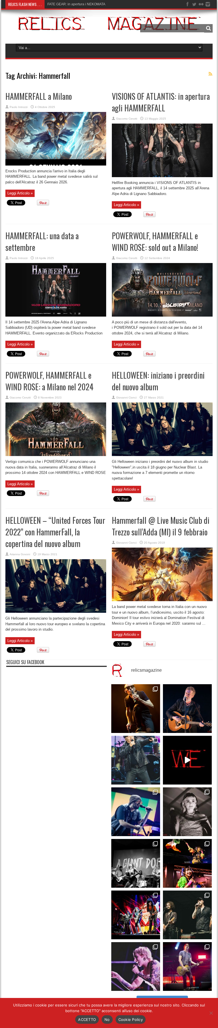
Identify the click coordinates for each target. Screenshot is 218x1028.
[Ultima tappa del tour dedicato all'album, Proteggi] (135, 708)
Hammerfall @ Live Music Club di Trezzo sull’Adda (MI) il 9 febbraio (160, 526)
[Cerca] (208, 28)
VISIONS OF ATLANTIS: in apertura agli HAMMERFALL (161, 102)
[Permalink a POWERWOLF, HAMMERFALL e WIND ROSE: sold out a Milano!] (162, 315)
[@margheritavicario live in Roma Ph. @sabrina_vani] (187, 811)
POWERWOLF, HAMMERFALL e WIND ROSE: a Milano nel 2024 (49, 381)
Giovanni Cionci (126, 397)
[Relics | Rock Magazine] (109, 26)
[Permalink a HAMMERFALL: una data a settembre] (55, 315)
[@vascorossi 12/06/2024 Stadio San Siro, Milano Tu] (135, 760)
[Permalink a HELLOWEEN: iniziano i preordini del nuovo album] (162, 455)
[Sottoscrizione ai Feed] (210, 74)
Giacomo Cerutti (126, 118)
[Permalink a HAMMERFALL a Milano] (55, 164)
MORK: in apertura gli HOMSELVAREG (77, 4)
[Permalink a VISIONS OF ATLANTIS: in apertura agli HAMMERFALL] (162, 176)
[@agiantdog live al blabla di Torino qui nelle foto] (135, 863)
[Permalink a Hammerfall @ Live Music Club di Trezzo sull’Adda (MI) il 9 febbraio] (162, 600)
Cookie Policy (130, 1019)
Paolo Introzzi (19, 107)
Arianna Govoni (20, 554)
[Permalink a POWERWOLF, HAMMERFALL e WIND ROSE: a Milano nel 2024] (55, 455)
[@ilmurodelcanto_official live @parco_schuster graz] (187, 915)
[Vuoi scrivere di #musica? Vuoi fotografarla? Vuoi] (187, 760)
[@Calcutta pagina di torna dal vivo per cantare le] (135, 811)
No (107, 1019)
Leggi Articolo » (20, 193)
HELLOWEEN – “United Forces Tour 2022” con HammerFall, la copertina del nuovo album (55, 531)
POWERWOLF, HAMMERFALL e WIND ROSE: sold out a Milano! (155, 241)
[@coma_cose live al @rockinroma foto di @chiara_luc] (135, 966)
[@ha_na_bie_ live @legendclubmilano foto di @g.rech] (187, 863)
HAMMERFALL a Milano (38, 96)
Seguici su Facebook (25, 662)
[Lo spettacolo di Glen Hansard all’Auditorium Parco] (187, 708)
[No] (211, 1013)
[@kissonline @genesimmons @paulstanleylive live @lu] (135, 915)
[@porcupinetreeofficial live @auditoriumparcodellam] (187, 966)
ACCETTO (87, 1019)
